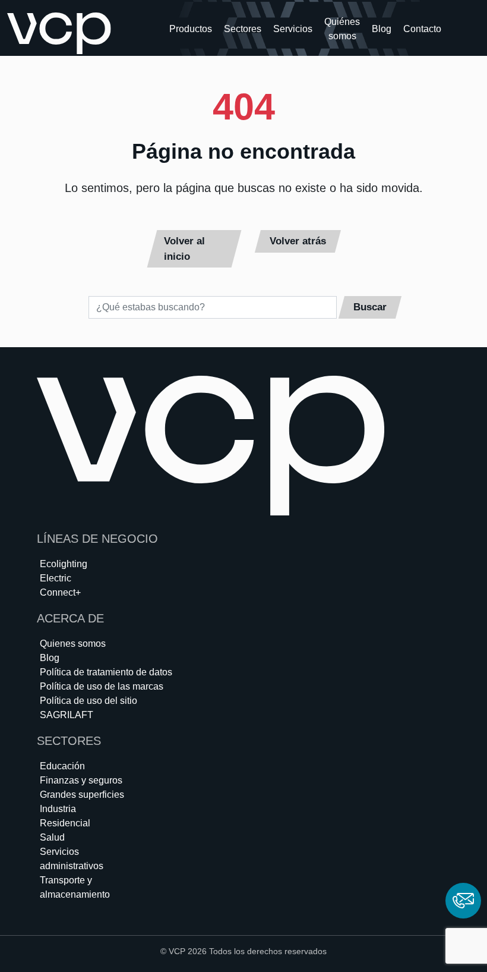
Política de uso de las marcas (101, 686)
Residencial (65, 823)
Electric (55, 578)
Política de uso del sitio (88, 701)
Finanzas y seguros (81, 780)
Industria (58, 809)
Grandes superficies (82, 794)
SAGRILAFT (66, 715)
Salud (52, 837)
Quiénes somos (342, 29)
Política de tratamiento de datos (106, 672)
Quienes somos (73, 643)
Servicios (292, 29)
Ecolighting (63, 564)
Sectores (242, 29)
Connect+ (60, 592)
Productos (190, 29)
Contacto (422, 29)
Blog (381, 29)
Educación (62, 766)
